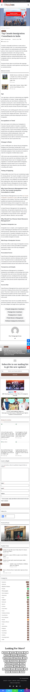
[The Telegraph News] (9, 4)
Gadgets (4, 599)
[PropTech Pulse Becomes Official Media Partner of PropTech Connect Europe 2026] (22, 445)
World (3, 619)
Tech (3, 597)
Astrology (4, 632)
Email (2, 488)
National (4, 602)
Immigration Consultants (15, 312)
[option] (15, 349)
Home (3, 28)
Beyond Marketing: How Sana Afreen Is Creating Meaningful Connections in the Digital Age (7, 451)
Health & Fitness (6, 586)
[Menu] (1, 5)
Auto (3, 624)
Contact (10, 680)
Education (4, 595)
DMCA (18, 680)
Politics (3, 635)
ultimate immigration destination (15, 321)
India (3, 639)
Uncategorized (5, 637)
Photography (5, 591)
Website (3, 493)
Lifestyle (4, 584)
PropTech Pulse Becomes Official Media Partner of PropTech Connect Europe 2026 (22, 451)
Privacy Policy (24, 680)
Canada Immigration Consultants (15, 309)
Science (3, 606)
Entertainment (5, 593)
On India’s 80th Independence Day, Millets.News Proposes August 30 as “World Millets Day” (14, 353)
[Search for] (28, 5)
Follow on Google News (15, 682)
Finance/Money (5, 621)
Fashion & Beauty (6, 613)
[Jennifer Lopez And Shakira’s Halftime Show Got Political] (5, 565)
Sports (3, 604)
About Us (5, 680)
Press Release (5, 617)
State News (4, 608)
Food (3, 610)
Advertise (14, 680)
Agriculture (4, 626)
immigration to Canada (15, 315)
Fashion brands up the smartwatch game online (14, 560)
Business (8, 28)
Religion (4, 628)
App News (4, 630)
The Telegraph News (7, 39)
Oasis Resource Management (15, 318)
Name (2, 483)
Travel (3, 588)
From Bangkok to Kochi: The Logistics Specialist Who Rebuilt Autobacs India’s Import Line (21, 434)
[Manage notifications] (27, 689)
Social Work (4, 615)
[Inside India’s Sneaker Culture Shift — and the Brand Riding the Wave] (5, 86)
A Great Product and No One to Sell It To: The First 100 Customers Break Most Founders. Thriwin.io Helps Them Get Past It (7, 435)
